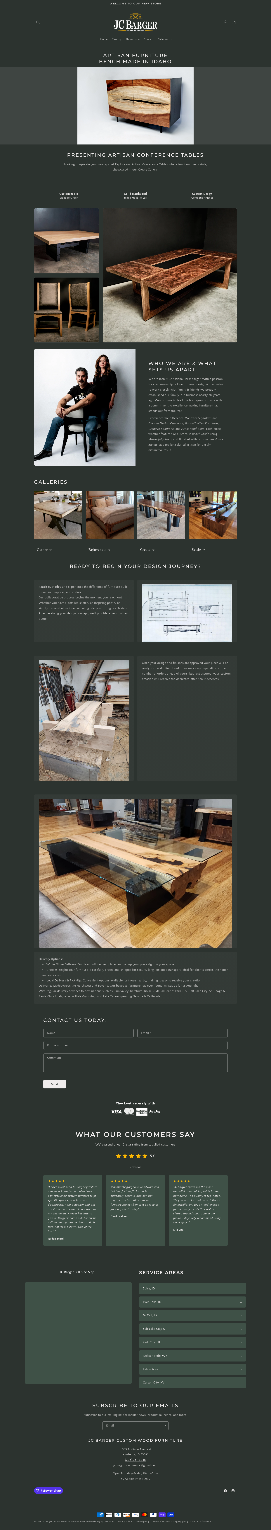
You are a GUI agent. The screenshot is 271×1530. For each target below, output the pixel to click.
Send (54, 1084)
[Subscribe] (164, 1425)
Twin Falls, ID (152, 1302)
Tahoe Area (150, 1369)
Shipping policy (181, 1521)
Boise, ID (149, 1288)
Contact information (201, 1521)
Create (145, 549)
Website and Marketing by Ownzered (95, 1521)
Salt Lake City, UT (155, 1328)
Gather (42, 549)
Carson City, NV (153, 1382)
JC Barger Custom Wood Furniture (60, 1521)
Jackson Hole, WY (155, 1355)
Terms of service (161, 1521)
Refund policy (142, 1521)
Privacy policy (125, 1521)
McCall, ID (150, 1315)
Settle (196, 549)
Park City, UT (152, 1342)
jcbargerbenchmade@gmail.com (135, 1465)
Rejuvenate (97, 549)
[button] (38, 22)
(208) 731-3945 (135, 1459)
